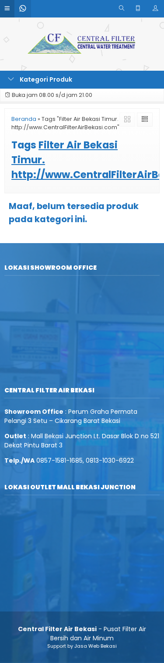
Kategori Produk (45, 79)
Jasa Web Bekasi (95, 645)
